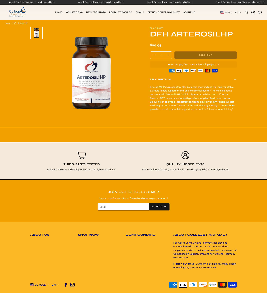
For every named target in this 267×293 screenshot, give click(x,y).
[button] (246, 12)
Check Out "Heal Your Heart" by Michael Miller (31, 2)
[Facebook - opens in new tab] (66, 285)
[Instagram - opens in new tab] (72, 285)
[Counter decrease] (154, 55)
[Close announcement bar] (264, 2)
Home (7, 23)
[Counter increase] (168, 55)
